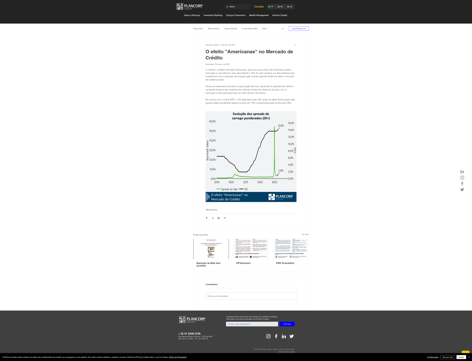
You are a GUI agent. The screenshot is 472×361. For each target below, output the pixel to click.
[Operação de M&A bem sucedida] (211, 249)
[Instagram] (462, 177)
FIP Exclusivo (243, 263)
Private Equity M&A (250, 28)
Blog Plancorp (213, 28)
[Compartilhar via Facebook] (207, 218)
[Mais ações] (295, 44)
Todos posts (198, 28)
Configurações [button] (432, 357)
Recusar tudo (447, 357)
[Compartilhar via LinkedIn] (219, 218)
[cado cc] (268, 336)
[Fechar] (469, 357)
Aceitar (461, 357)
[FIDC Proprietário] (291, 249)
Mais (264, 28)
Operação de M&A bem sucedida (208, 264)
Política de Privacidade (177, 357)
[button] (192, 15)
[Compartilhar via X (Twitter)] (213, 218)
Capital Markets (230, 28)
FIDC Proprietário (285, 263)
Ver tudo (305, 234)
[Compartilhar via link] (225, 218)
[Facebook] (462, 183)
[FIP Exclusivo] (251, 249)
